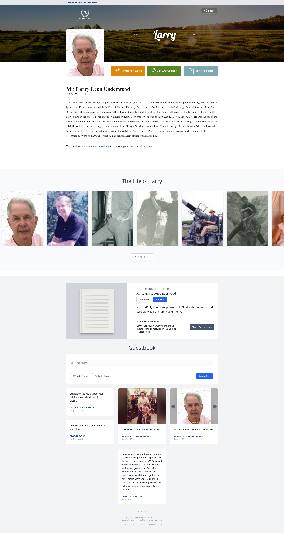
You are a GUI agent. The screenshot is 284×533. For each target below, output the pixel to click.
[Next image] (215, 406)
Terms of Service (150, 520)
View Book (144, 299)
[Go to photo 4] (195, 422)
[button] (142, 406)
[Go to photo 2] (192, 422)
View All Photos (142, 256)
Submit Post (204, 376)
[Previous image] (173, 406)
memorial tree (102, 146)
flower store (146, 146)
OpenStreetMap (145, 524)
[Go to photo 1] (190, 422)
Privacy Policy (133, 520)
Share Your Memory (202, 327)
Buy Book (160, 299)
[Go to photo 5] (197, 422)
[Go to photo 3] (194, 422)
